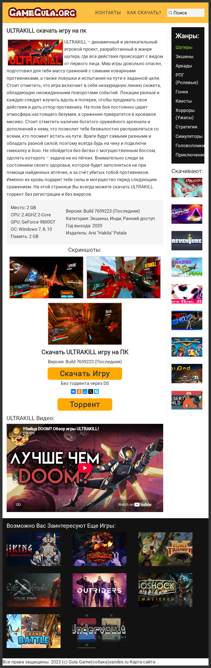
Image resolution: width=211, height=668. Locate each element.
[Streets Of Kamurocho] (186, 320)
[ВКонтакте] (73, 391)
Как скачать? (144, 12)
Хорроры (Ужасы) (185, 114)
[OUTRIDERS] (100, 590)
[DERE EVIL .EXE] (186, 294)
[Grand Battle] (34, 631)
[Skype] (96, 391)
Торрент (85, 404)
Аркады (184, 65)
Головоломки (190, 145)
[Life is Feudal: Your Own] (34, 590)
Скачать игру (85, 373)
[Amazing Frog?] (186, 267)
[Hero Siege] (100, 549)
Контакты (108, 12)
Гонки (182, 91)
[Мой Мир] (84, 391)
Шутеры (184, 47)
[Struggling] (186, 187)
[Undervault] (100, 631)
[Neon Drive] (186, 214)
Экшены (184, 56)
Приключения (190, 154)
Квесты (184, 101)
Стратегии (186, 126)
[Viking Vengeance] (34, 549)
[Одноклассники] (79, 391)
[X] (90, 391)
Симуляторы (189, 136)
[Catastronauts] (186, 347)
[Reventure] (186, 240)
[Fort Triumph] (165, 549)
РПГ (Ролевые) (187, 79)
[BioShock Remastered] (165, 590)
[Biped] (186, 373)
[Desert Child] (186, 400)
